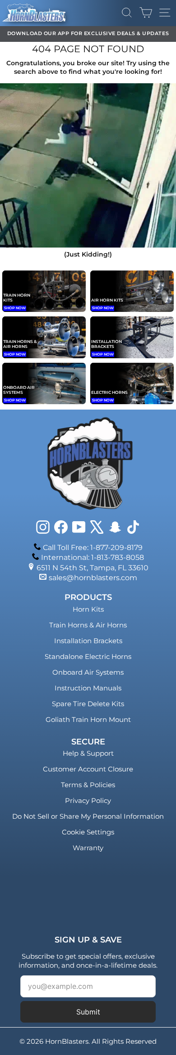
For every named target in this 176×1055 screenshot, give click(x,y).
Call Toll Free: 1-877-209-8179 (93, 547)
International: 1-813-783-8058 (92, 557)
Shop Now (15, 308)
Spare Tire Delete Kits (88, 703)
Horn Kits (88, 609)
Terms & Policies (88, 784)
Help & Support (88, 753)
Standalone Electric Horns (88, 656)
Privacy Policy (88, 800)
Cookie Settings (88, 832)
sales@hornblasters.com (93, 577)
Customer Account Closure (88, 769)
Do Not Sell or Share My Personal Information (88, 816)
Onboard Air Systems (88, 672)
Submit (88, 1011)
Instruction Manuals (88, 688)
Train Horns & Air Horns (88, 625)
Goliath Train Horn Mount (88, 719)
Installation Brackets (88, 640)
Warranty (88, 847)
